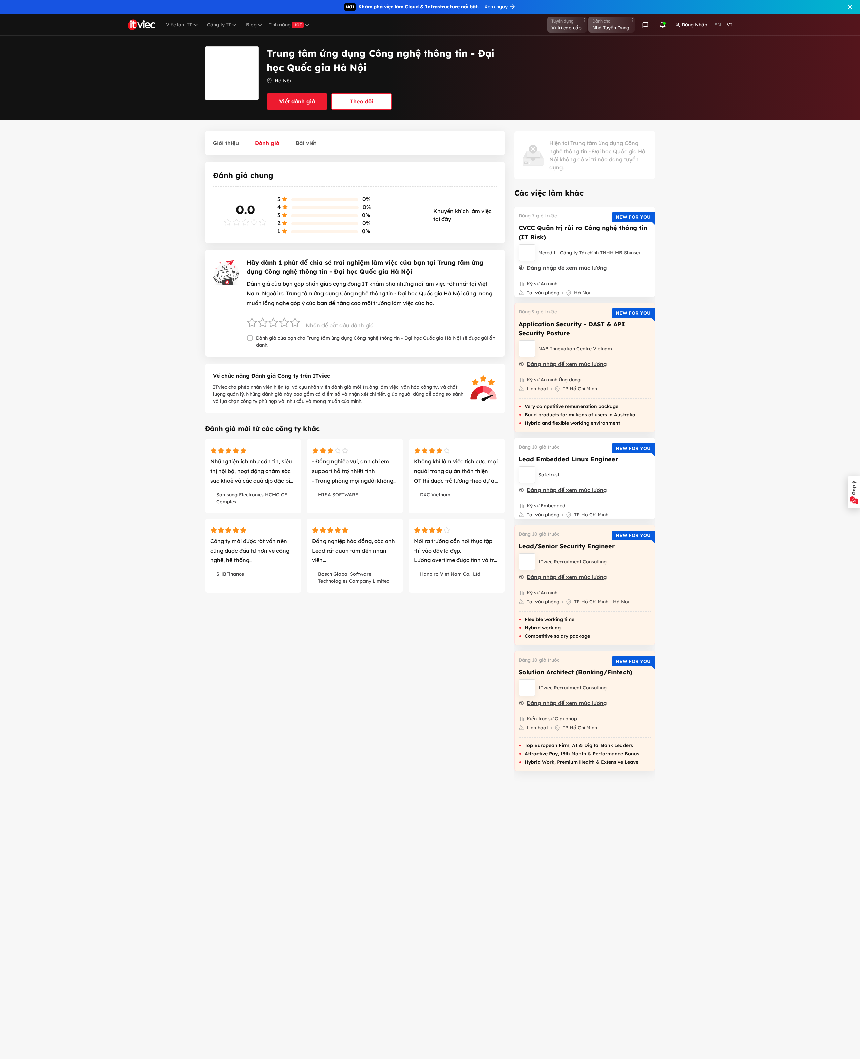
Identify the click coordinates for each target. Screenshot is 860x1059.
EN (717, 25)
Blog (251, 25)
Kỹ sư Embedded (546, 506)
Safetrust (548, 475)
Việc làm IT (179, 25)
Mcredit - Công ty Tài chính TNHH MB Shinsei (589, 253)
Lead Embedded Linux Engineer (568, 459)
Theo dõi (361, 101)
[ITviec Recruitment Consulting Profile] (527, 561)
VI (729, 25)
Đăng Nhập (694, 25)
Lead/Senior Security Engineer (567, 546)
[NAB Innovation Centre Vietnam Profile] (527, 348)
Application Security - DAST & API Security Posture (572, 328)
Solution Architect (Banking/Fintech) (575, 672)
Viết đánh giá (297, 101)
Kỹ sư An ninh (542, 284)
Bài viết (306, 143)
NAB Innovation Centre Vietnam (575, 349)
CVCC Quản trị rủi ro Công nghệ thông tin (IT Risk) (583, 232)
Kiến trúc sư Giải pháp (552, 719)
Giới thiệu (226, 143)
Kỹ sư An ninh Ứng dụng (553, 380)
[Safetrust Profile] (527, 474)
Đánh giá (267, 143)
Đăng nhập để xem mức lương (567, 267)
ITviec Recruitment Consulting (572, 562)
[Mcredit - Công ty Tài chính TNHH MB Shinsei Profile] (527, 252)
